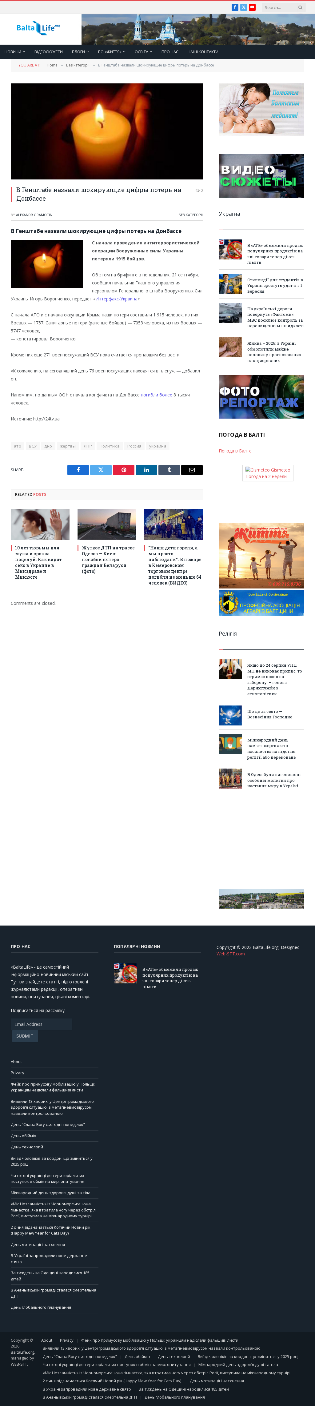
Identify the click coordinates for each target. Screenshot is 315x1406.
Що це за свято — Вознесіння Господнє (269, 714)
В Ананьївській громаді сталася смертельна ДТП (90, 1397)
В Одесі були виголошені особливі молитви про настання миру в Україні (274, 780)
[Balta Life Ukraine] (38, 29)
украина (158, 446)
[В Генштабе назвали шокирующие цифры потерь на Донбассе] (107, 131)
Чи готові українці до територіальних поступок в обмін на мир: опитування (47, 1178)
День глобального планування (41, 1307)
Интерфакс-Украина (116, 299)
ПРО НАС (169, 51)
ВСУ (33, 446)
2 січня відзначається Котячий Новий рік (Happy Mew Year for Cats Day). (50, 1230)
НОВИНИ (13, 51)
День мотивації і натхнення (38, 1244)
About (16, 1061)
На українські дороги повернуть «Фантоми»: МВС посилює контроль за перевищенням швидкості (275, 317)
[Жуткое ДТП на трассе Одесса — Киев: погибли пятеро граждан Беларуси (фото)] (107, 524)
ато (17, 446)
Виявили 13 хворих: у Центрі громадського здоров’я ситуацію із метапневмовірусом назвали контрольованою (52, 1107)
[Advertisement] (261, 839)
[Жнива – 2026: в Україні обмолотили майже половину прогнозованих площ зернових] (230, 347)
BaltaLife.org (22, 1352)
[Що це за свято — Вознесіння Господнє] (230, 715)
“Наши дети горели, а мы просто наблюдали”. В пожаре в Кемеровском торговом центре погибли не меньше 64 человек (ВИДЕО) (174, 565)
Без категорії (191, 214)
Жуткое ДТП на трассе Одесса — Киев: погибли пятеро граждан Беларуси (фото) (108, 559)
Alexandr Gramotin (34, 214)
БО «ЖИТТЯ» (110, 51)
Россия (134, 446)
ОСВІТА (141, 51)
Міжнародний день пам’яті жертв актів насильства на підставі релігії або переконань (271, 748)
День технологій (27, 1147)
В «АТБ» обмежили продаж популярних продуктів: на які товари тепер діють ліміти (275, 254)
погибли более (156, 395)
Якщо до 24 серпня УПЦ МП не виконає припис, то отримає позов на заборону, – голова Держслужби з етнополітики (274, 679)
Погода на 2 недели (266, 476)
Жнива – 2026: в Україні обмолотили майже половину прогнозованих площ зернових (274, 351)
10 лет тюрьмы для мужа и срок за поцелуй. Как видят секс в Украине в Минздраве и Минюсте (38, 562)
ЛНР (88, 446)
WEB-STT (19, 1364)
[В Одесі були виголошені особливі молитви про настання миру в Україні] (230, 779)
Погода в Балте (235, 451)
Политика (110, 446)
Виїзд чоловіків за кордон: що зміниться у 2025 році (248, 1356)
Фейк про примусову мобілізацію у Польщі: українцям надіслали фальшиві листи (53, 1087)
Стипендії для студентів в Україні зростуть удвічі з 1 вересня (275, 285)
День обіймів (23, 1136)
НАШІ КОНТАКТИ (203, 51)
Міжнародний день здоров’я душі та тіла (50, 1192)
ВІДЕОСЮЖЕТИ (48, 51)
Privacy (17, 1072)
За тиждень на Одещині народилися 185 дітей (184, 1389)
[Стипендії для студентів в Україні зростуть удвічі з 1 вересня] (230, 284)
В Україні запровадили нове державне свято (87, 1389)
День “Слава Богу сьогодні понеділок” (48, 1124)
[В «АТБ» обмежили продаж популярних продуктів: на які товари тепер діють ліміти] (230, 249)
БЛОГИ (78, 51)
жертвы (68, 446)
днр (48, 446)
